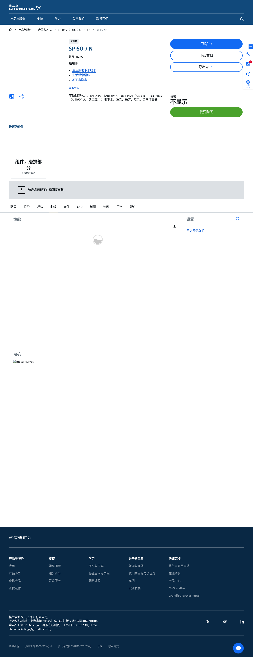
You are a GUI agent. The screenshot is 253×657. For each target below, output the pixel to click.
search (242, 19)
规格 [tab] (40, 207)
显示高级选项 (195, 230)
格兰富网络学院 (99, 573)
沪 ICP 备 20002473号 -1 (38, 646)
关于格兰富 (136, 559)
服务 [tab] (120, 207)
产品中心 (175, 581)
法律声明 (14, 646)
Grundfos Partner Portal (184, 596)
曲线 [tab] (53, 207)
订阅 (99, 646)
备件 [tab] (67, 207)
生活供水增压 (81, 75)
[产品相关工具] (248, 54)
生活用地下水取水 (84, 70)
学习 (92, 559)
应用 (12, 566)
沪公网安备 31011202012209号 (74, 646)
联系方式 (113, 646)
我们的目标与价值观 (142, 573)
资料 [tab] (106, 207)
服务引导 (55, 573)
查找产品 (15, 581)
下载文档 (206, 55)
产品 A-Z (14, 573)
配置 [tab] (13, 207)
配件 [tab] (133, 207)
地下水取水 (79, 80)
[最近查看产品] (248, 74)
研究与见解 (96, 566)
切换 (251, 46)
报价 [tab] (27, 207)
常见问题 (55, 566)
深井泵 (73, 41)
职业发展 (135, 588)
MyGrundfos (177, 588)
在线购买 (175, 573)
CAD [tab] (80, 207)
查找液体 (15, 588)
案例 (132, 581)
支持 (52, 559)
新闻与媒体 (136, 566)
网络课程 (95, 581)
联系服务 (55, 581)
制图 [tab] (93, 207)
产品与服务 (16, 559)
